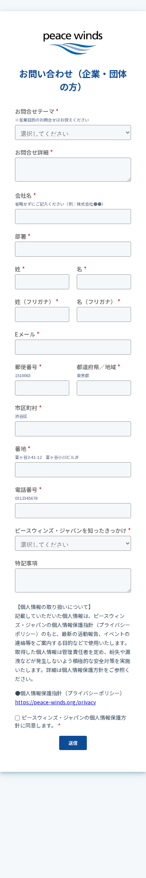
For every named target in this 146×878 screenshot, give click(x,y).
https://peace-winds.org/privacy (55, 702)
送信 (73, 743)
